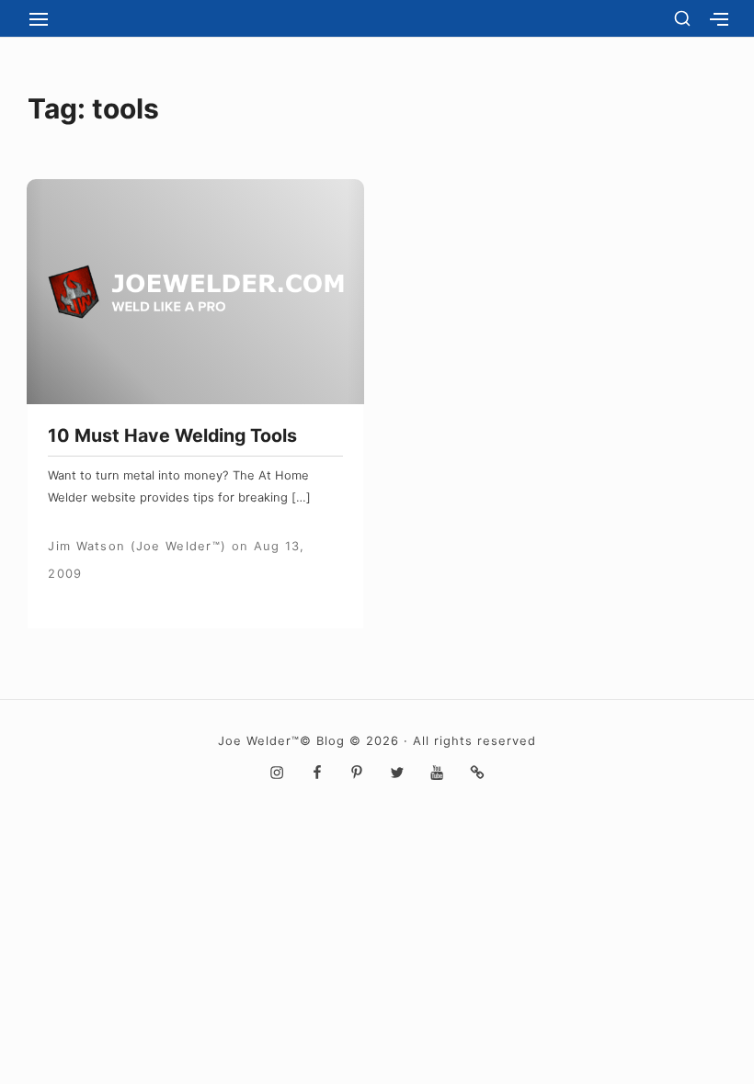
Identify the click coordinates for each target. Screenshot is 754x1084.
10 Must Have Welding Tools (172, 435)
